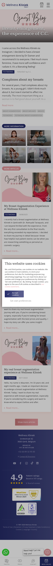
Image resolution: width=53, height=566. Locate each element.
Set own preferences (20, 300)
